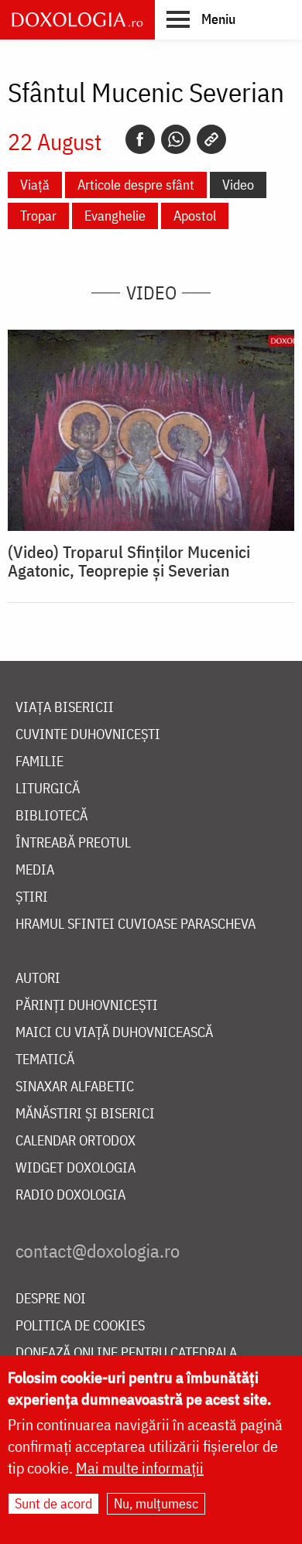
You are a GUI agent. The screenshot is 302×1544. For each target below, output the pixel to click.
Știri (31, 897)
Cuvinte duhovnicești (87, 735)
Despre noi (50, 1299)
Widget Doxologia (75, 1168)
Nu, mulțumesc (156, 1503)
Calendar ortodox (75, 1141)
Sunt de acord (53, 1503)
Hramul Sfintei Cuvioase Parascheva (135, 924)
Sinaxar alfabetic (74, 1087)
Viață (35, 184)
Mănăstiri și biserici (85, 1114)
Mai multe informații (140, 1467)
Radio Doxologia (70, 1195)
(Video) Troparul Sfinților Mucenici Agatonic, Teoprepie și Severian (129, 561)
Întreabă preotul (73, 843)
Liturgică (47, 789)
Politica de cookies (80, 1326)
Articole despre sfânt (135, 184)
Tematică (44, 1060)
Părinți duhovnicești (86, 1006)
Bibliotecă (51, 816)
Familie (39, 762)
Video (238, 184)
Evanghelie (115, 215)
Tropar (38, 215)
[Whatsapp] (175, 139)
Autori (37, 979)
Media (34, 870)
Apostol (194, 215)
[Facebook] (140, 139)
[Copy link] (211, 139)
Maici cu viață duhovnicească (114, 1033)
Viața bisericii (64, 708)
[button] (200, 19)
